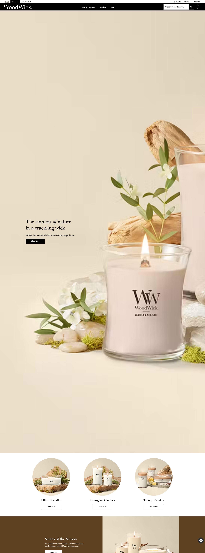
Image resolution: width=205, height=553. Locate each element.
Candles (103, 7)
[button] (197, 1)
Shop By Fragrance (88, 7)
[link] (176, 1)
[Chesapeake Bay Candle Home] (26, 1)
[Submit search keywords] (191, 7)
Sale (112, 7)
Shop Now (35, 241)
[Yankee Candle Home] (7, 1)
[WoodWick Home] (15, 1)
